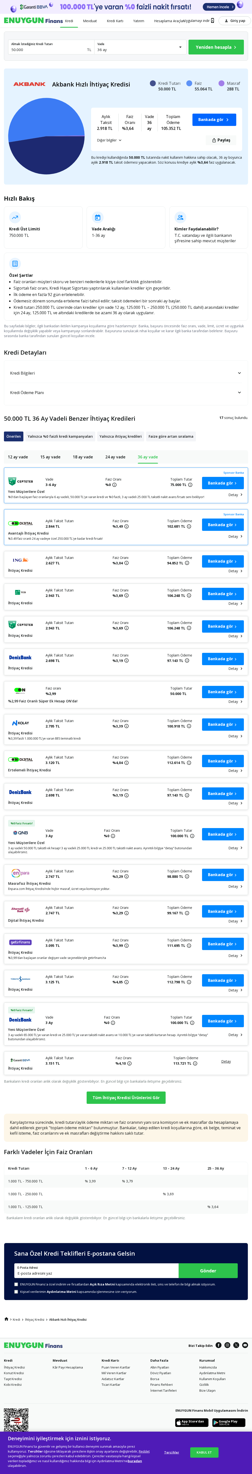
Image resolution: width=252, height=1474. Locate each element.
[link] (6, 1319)
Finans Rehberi (161, 1384)
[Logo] (33, 20)
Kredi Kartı (110, 1360)
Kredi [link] (16, 1320)
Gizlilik (204, 1384)
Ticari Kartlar (111, 1384)
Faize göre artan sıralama (171, 436)
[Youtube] (245, 1345)
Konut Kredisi (14, 1373)
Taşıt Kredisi (13, 1379)
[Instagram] (227, 1345)
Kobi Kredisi (13, 1384)
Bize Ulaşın (207, 1390)
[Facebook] (218, 1345)
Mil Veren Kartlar (114, 1373)
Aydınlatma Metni (212, 1373)
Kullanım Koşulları (212, 1379)
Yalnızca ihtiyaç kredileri (121, 436)
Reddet (144, 1451)
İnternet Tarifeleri (163, 1390)
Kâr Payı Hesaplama (68, 1367)
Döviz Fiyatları (160, 1373)
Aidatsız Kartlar (113, 1379)
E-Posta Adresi (27, 1268)
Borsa (154, 1379)
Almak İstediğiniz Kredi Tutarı (32, 44)
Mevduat (60, 1360)
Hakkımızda (208, 1367)
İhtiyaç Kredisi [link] (34, 1320)
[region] (126, 1453)
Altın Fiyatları (159, 1367)
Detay (233, 494)
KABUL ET (204, 1452)
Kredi (8, 1360)
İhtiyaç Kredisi (14, 1367)
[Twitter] (236, 1345)
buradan (135, 1461)
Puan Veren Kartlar (116, 1367)
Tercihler (171, 1452)
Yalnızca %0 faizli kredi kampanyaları (60, 436)
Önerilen (13, 436)
